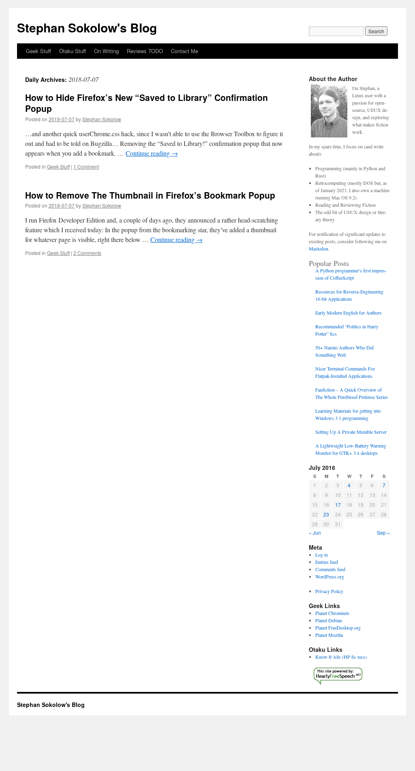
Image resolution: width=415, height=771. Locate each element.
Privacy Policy (329, 591)
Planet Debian (328, 620)
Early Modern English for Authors (348, 312)
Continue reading (152, 153)
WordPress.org (329, 576)
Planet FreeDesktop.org (338, 627)
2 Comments (87, 252)
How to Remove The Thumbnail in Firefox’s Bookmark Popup (150, 195)
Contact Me (184, 51)
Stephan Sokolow (101, 119)
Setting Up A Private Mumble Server (351, 431)
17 (338, 504)
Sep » (383, 532)
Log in (321, 554)
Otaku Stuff (72, 51)
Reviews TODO (145, 51)
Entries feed (326, 562)
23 (326, 514)
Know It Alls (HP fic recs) (341, 656)
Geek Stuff (38, 51)
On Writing (106, 51)
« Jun (315, 532)
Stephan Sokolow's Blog (87, 27)
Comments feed (330, 569)
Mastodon (318, 248)
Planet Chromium (332, 613)
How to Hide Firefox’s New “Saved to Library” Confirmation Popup (146, 102)
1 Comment (86, 166)
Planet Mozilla (329, 635)
